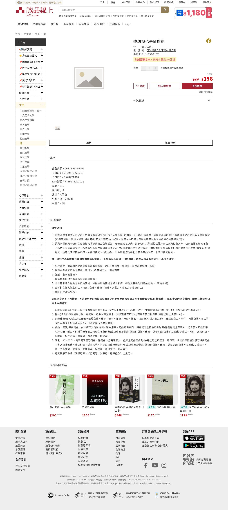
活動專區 (115, 24)
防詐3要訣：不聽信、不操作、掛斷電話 (41, 2)
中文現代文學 (27, 115)
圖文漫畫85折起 (102, 16)
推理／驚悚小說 (28, 175)
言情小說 (25, 180)
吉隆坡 (119, 464)
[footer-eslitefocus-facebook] (146, 465)
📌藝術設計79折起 (29, 86)
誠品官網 (83, 437)
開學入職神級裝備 (67, 16)
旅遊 (21, 257)
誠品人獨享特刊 (150, 441)
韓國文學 (25, 138)
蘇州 (118, 457)
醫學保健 (24, 232)
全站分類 (23, 24)
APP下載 (126, 2)
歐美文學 (25, 124)
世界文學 (25, 129)
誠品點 (194, 2)
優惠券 (182, 2)
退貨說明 (170, 142)
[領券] (193, 13)
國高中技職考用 (27, 238)
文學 (37, 33)
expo (128, 24)
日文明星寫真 (147, 16)
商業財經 (24, 201)
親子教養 (24, 220)
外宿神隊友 (118, 16)
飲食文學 (25, 157)
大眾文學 (25, 166)
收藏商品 (168, 2)
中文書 (27, 33)
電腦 (21, 251)
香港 (118, 453)
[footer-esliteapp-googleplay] (194, 445)
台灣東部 (120, 449)
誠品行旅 (83, 457)
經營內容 (20, 445)
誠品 (83, 441)
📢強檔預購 (25, 49)
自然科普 (24, 226)
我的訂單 (154, 2)
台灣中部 (120, 441)
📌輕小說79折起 (28, 67)
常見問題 (50, 437)
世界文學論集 (27, 120)
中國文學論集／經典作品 (33, 110)
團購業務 (20, 469)
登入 (102, 2)
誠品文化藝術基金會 (89, 464)
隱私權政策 (51, 449)
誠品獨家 (84, 24)
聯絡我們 (50, 441)
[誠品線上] (34, 12)
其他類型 (25, 147)
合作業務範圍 (22, 465)
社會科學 (24, 207)
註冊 (113, 2)
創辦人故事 (21, 441)
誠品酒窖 (83, 460)
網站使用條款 (52, 445)
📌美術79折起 (27, 80)
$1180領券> (85, 16)
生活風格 (24, 269)
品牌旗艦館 (39, 24)
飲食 (21, 244)
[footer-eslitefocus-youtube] (155, 465)
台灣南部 (120, 445)
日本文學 (25, 133)
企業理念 (20, 437)
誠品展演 (83, 453)
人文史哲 (24, 98)
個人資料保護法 (54, 453)
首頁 (17, 33)
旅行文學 (25, 161)
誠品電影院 (84, 445)
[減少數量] (143, 68)
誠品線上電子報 (150, 437)
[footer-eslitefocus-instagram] (164, 465)
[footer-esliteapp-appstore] (194, 437)
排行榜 (54, 24)
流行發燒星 (132, 16)
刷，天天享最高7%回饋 (155, 59)
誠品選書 (68, 24)
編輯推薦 (24, 92)
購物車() (208, 2)
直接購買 (197, 86)
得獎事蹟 (20, 453)
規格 (89, 142)
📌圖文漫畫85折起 (29, 61)
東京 (118, 461)
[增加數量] (155, 68)
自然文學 (25, 152)
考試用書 (24, 213)
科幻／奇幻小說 (28, 185)
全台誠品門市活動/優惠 (155, 445)
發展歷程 (20, 449)
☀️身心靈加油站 (28, 55)
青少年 (23, 263)
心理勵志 (24, 195)
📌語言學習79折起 (29, 74)
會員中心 (140, 2)
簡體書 (23, 275)
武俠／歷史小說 (28, 171)
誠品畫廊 (99, 24)
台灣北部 (120, 437)
